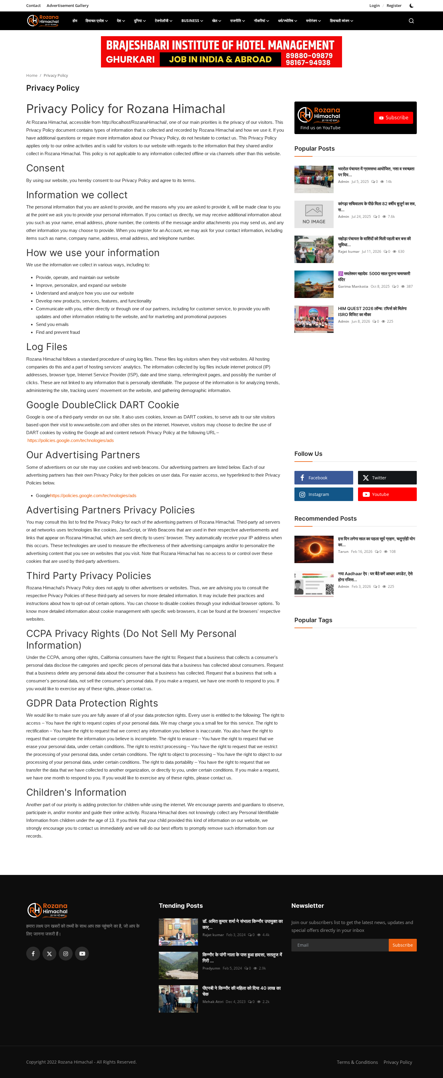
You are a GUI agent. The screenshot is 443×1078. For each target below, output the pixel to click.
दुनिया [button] (138, 20)
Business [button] (190, 20)
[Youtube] (82, 953)
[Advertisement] (350, 393)
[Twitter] (49, 953)
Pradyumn (211, 968)
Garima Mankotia (353, 286)
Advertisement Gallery (68, 5)
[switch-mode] (412, 6)
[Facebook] (33, 953)
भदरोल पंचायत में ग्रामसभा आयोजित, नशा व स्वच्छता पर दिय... (376, 171)
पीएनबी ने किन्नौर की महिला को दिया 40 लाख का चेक (242, 991)
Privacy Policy (398, 1062)
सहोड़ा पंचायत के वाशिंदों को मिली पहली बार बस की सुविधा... (374, 241)
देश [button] (119, 20)
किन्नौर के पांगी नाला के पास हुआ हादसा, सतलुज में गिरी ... (242, 958)
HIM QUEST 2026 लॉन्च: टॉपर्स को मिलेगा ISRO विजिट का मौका (372, 311)
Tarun (343, 551)
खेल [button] (214, 20)
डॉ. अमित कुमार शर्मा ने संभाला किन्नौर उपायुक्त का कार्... (243, 924)
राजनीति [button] (235, 20)
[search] (411, 20)
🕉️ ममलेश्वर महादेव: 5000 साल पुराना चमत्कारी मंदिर (374, 276)
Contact (33, 5)
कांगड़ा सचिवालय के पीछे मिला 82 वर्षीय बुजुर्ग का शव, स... (377, 206)
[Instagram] (66, 953)
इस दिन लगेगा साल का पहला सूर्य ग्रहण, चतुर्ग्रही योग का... (376, 541)
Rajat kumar (349, 251)
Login (374, 5)
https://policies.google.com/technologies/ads (70, 440)
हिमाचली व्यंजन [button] (339, 20)
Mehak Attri (213, 1001)
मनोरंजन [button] (311, 20)
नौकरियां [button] (259, 20)
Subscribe (397, 117)
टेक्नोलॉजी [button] (161, 20)
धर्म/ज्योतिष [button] (285, 20)
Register (394, 5)
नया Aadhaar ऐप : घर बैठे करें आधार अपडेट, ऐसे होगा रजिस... (375, 576)
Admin (343, 181)
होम (75, 20)
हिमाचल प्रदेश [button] (95, 20)
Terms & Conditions (357, 1062)
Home (31, 75)
